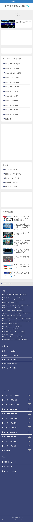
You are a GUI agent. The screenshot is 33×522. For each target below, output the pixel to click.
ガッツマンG (6, 302)
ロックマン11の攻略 (12, 96)
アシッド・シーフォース (8, 297)
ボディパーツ (18, 326)
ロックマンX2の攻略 (12, 87)
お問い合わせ (15, 517)
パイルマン (18, 318)
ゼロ (14, 310)
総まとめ (8, 119)
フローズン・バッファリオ (24, 320)
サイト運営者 (8, 466)
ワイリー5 (25, 339)
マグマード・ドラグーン (8, 331)
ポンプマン (17, 328)
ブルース (5, 323)
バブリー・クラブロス (7, 318)
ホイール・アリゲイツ (7, 326)
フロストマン (13, 320)
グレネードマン (15, 302)
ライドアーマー (14, 334)
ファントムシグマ (27, 318)
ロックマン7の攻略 (11, 114)
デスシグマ (19, 313)
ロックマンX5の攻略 (12, 68)
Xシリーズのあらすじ (12, 178)
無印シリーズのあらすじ (13, 174)
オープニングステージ (7, 299)
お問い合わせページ (10, 462)
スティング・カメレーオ (8, 307)
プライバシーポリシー (11, 471)
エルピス (18, 297)
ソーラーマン (20, 310)
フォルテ (5, 320)
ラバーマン (5, 336)
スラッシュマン (6, 310)
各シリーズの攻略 (11, 169)
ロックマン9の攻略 (11, 105)
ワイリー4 (18, 339)
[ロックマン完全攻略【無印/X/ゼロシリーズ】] (16, 8)
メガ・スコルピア (20, 331)
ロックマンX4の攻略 (12, 77)
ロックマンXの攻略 (11, 91)
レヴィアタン (20, 336)
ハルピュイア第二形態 (16, 315)
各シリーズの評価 (11, 186)
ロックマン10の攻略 (12, 100)
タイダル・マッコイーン (8, 313)
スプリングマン (20, 307)
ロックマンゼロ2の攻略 (13, 73)
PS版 (4, 294)
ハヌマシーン (27, 313)
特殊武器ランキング (12, 182)
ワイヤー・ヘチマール (7, 339)
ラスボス (22, 334)
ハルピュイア (6, 315)
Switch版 (16, 294)
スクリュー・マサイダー (24, 305)
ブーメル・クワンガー (14, 323)
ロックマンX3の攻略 (12, 82)
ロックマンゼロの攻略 (12, 64)
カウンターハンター (20, 299)
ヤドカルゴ (5, 334)
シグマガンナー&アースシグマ (9, 305)
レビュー (13, 336)
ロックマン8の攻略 (11, 110)
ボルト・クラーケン (7, 328)
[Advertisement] (16, 37)
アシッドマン (23, 294)
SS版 (10, 294)
